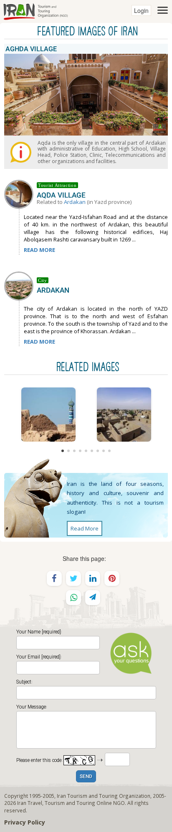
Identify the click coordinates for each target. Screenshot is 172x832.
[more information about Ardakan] (20, 285)
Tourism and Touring (70, 802)
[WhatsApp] (73, 597)
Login (141, 10)
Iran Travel (29, 802)
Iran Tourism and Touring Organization (103, 795)
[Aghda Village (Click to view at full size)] (124, 414)
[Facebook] (54, 578)
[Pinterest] (111, 578)
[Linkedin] (92, 578)
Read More (85, 528)
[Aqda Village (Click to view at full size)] (48, 414)
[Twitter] (73, 578)
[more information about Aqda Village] (20, 193)
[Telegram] (92, 597)
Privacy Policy (24, 822)
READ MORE (39, 250)
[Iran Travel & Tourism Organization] (35, 10)
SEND (86, 776)
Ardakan (75, 202)
